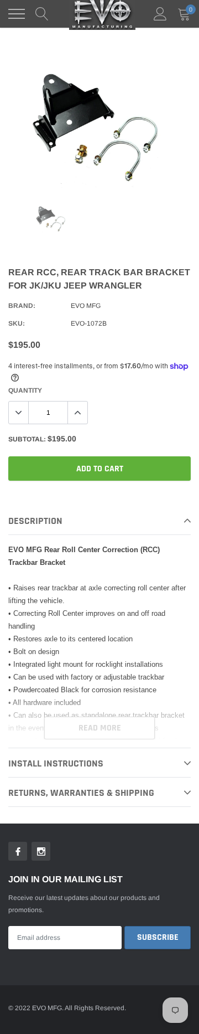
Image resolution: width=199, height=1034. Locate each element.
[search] (42, 14)
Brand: (21, 306)
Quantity (25, 390)
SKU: (16, 323)
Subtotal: (27, 439)
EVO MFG (86, 306)
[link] (51, 219)
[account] (160, 14)
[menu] (16, 14)
